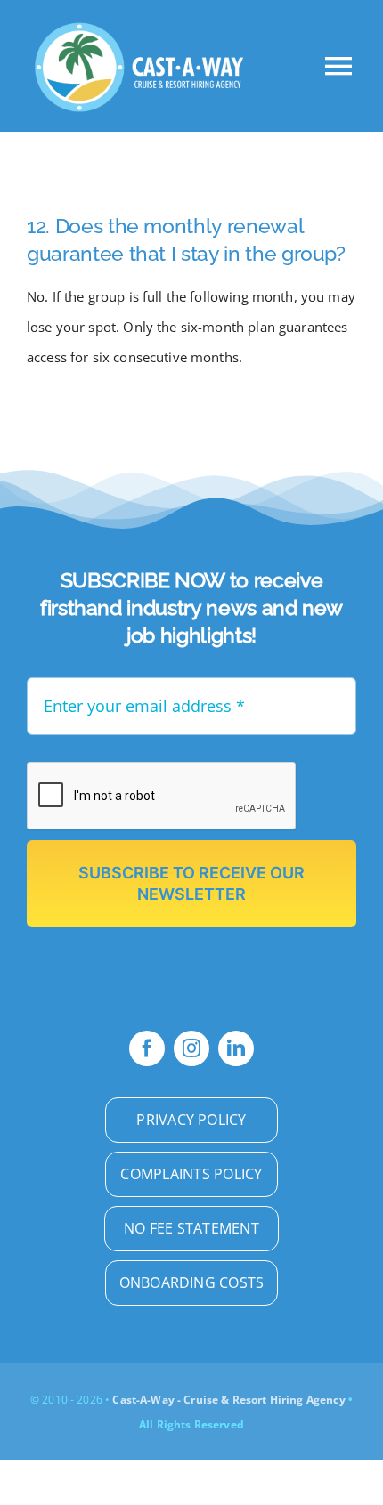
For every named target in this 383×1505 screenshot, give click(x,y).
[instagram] (191, 1048)
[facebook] (147, 1048)
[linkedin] (236, 1048)
